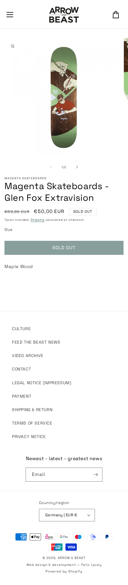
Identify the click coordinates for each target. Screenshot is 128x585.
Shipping (37, 220)
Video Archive (27, 355)
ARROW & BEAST (71, 558)
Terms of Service (32, 423)
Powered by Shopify (64, 571)
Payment (21, 396)
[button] (9, 14)
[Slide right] (77, 167)
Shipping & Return (32, 409)
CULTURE (21, 328)
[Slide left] (50, 167)
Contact (21, 369)
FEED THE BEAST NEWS (36, 342)
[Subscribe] (95, 475)
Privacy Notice (29, 436)
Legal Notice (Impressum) (41, 382)
